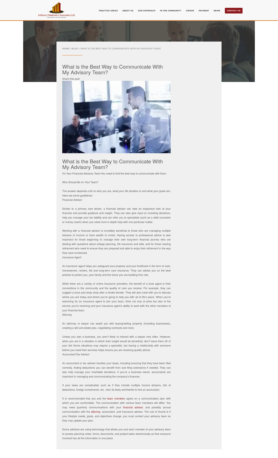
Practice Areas (108, 10)
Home (65, 48)
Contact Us (233, 10)
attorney (95, 411)
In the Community (170, 10)
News (217, 10)
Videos (190, 10)
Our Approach (146, 10)
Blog (75, 48)
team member (115, 398)
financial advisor (133, 407)
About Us (127, 10)
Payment (204, 10)
